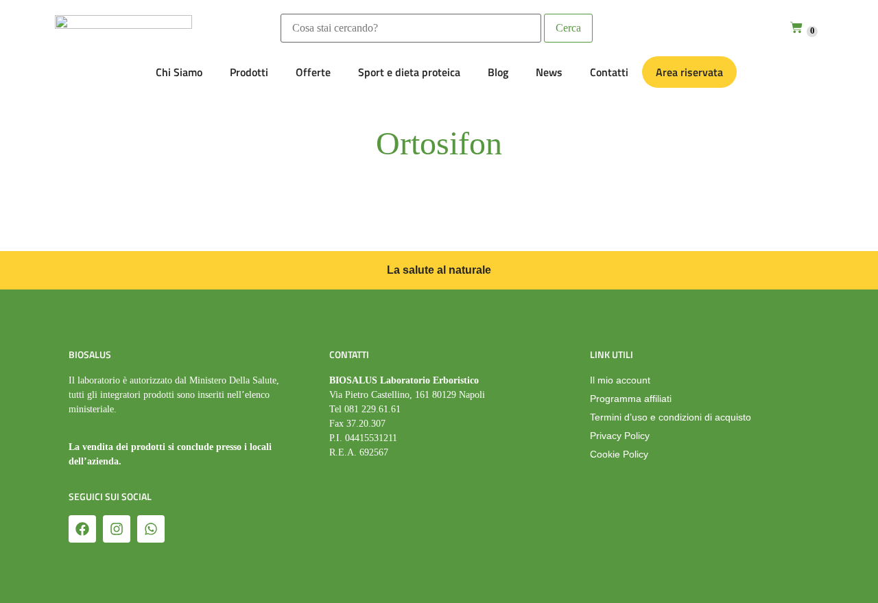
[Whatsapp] (151, 529)
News (549, 72)
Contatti (609, 72)
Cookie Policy (619, 454)
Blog (498, 72)
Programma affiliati (631, 398)
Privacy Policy (620, 435)
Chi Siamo (179, 72)
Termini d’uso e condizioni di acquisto (670, 417)
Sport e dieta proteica (409, 72)
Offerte (313, 72)
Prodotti (249, 72)
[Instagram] (116, 529)
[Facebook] (82, 529)
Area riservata (689, 72)
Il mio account (620, 380)
